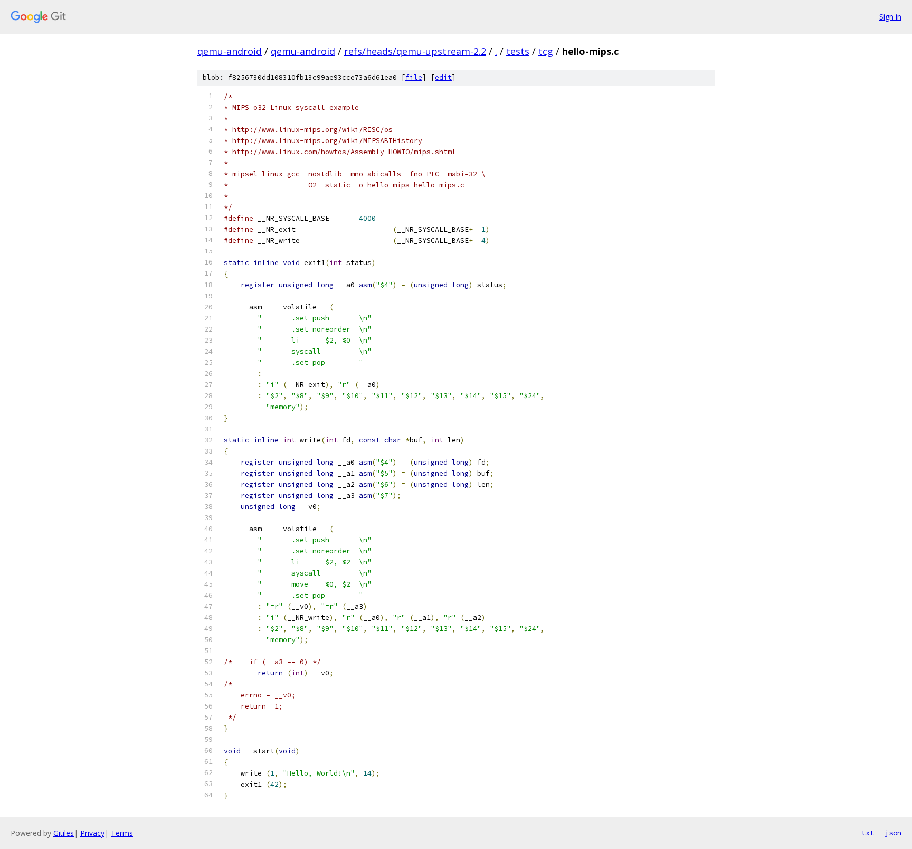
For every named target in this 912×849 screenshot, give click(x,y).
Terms (122, 833)
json (893, 832)
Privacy (92, 833)
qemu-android (229, 51)
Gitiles (63, 833)
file (413, 77)
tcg (545, 51)
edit (443, 77)
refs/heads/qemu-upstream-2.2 (415, 51)
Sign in (890, 17)
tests (517, 51)
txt (867, 832)
